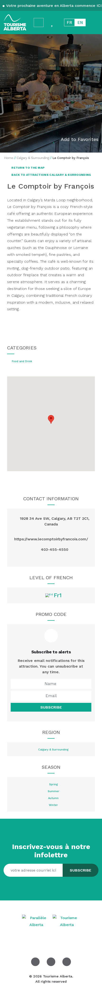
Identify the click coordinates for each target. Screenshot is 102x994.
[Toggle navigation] (93, 22)
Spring (53, 784)
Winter (53, 805)
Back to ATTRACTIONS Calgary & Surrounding (51, 174)
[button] (51, 419)
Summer (53, 791)
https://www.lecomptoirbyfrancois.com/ (51, 539)
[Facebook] (35, 962)
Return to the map (28, 167)
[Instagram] (51, 559)
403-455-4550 (54, 549)
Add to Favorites (79, 139)
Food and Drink (22, 361)
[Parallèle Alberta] (37, 921)
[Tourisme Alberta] (15, 22)
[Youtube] (66, 962)
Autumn (53, 798)
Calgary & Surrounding (53, 749)
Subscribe (51, 707)
